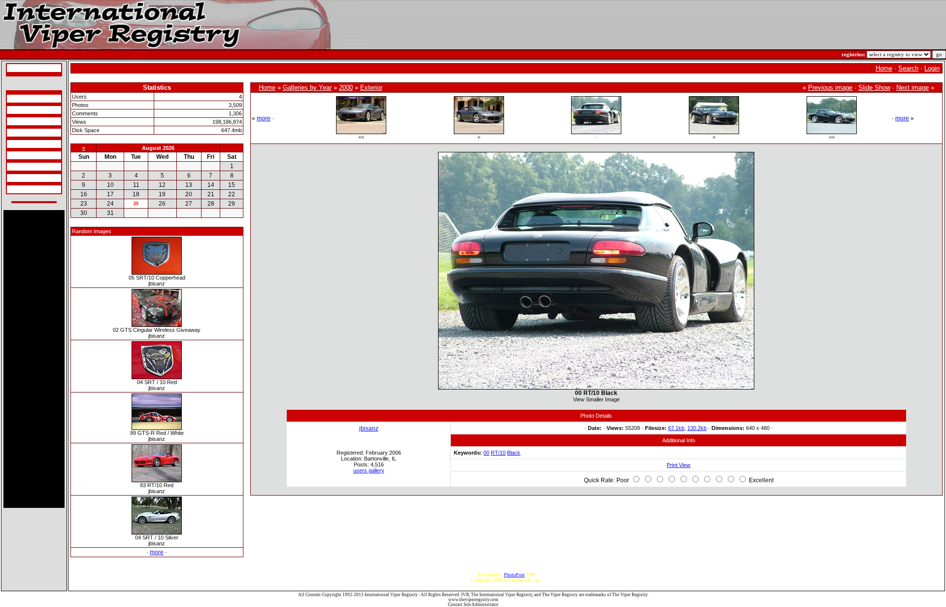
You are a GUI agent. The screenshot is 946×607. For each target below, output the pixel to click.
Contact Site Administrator (473, 604)
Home (884, 68)
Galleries (17, 178)
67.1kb (676, 428)
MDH (14, 155)
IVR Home (19, 68)
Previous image (830, 87)
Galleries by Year (307, 87)
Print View (678, 465)
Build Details (21, 121)
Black (513, 453)
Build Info (18, 109)
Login (932, 68)
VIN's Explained (25, 132)
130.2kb (697, 428)
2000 (346, 87)
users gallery (368, 470)
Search (908, 68)
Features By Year (25, 166)
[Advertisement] (34, 359)
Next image (912, 87)
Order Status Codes (27, 144)
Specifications (22, 98)
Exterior (371, 87)
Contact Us (19, 189)
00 (486, 453)
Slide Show (874, 87)
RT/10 (498, 453)
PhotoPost (514, 574)
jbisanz (368, 428)
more (157, 552)
